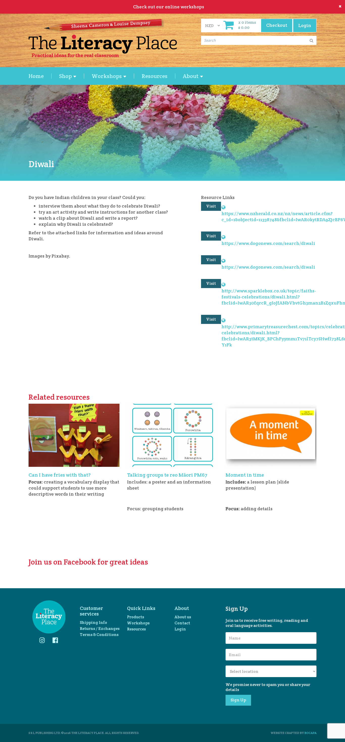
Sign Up (238, 700)
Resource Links (218, 197)
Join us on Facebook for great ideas (88, 562)
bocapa (310, 733)
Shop (66, 76)
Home (36, 76)
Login (180, 629)
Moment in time (245, 475)
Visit (211, 206)
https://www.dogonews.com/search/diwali (268, 240)
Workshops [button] (107, 76)
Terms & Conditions (99, 634)
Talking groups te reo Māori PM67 (167, 475)
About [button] (191, 76)
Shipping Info (93, 622)
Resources (154, 76)
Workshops (138, 623)
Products (135, 617)
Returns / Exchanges (99, 628)
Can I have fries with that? (60, 475)
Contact (182, 623)
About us (183, 617)
